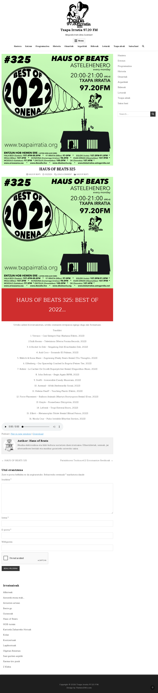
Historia (57, 46)
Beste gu (7, 608)
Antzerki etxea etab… (13, 598)
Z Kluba (7, 667)
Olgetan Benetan (12, 651)
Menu (81, 40)
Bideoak (95, 46)
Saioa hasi (133, 46)
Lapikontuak (9, 645)
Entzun (28, 46)
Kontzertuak (9, 640)
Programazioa (42, 46)
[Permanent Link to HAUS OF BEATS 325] (57, 110)
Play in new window (21, 434)
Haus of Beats (34, 174)
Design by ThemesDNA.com (79, 687)
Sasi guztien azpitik (13, 656)
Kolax (6, 635)
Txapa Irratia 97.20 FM (79, 30)
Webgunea (7, 542)
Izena (5, 518)
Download (38, 434)
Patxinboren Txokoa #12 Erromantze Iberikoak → (86, 460)
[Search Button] (143, 46)
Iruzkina (6, 479)
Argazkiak (82, 46)
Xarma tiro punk (11, 661)
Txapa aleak (119, 46)
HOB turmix (9, 624)
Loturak (106, 46)
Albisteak (7, 592)
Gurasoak (8, 613)
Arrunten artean (11, 603)
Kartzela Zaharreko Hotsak (17, 629)
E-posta (6, 530)
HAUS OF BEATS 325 (57, 169)
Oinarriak (69, 46)
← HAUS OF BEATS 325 (14, 460)
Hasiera (17, 46)
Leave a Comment (64, 174)
